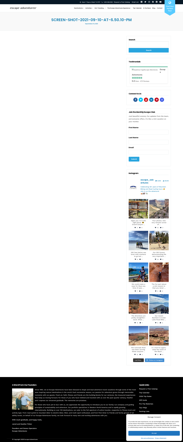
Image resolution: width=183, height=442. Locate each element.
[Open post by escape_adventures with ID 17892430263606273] (159, 208)
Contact (159, 8)
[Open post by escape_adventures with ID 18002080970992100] (138, 240)
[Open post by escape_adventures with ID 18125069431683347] (138, 272)
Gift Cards (143, 400)
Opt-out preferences (147, 438)
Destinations (78, 8)
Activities (88, 8)
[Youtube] (146, 100)
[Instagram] (149, 2)
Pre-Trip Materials (146, 404)
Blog (153, 8)
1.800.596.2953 (108, 2)
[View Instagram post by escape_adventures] (146, 216)
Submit (134, 159)
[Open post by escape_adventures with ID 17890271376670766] (159, 240)
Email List (135, 2)
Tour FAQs (143, 408)
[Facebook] (141, 2)
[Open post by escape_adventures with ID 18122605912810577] (138, 208)
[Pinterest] (153, 2)
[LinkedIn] (156, 2)
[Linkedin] (151, 100)
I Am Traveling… (99, 8)
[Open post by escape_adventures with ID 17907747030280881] (159, 272)
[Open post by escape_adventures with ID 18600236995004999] (159, 304)
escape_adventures (138, 201)
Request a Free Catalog (122, 2)
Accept (154, 433)
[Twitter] (145, 2)
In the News (147, 8)
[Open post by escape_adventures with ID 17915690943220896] (138, 304)
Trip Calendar (137, 8)
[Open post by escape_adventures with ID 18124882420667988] (138, 335)
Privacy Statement (160, 438)
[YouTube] (160, 2)
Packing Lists (144, 411)
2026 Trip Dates (145, 396)
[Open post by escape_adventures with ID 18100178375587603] (159, 335)
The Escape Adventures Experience (118, 8)
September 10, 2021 (91, 24)
